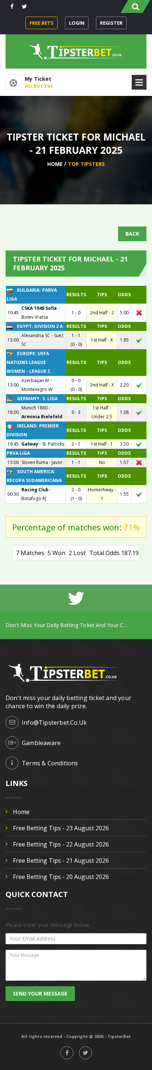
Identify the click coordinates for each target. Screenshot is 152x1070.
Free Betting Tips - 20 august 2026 (61, 877)
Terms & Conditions (50, 763)
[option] (76, 625)
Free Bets (41, 23)
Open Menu (139, 82)
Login (76, 23)
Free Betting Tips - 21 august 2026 (61, 860)
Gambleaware (41, 743)
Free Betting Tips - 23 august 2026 (61, 828)
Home (55, 163)
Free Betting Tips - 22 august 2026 (61, 844)
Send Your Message (40, 993)
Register (111, 23)
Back (132, 233)
